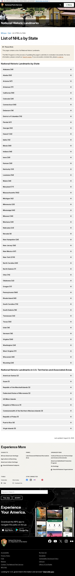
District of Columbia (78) (12, 116)
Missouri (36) (8, 216)
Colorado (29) (8, 99)
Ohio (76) (6, 275)
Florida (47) (7, 122)
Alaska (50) (7, 75)
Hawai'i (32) (7, 134)
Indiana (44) (7, 152)
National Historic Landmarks (20, 23)
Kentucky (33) (8, 169)
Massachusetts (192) (11, 193)
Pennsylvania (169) (10, 292)
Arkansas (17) (8, 87)
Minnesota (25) (9, 204)
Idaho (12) (6, 140)
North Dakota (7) (9, 269)
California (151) (8, 93)
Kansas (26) (7, 163)
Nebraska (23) (8, 228)
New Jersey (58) (9, 245)
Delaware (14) (8, 110)
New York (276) (9, 257)
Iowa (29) (6, 157)
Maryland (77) (8, 187)
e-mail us (60, 57)
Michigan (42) (8, 198)
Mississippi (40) (9, 210)
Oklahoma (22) (8, 281)
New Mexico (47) (9, 251)
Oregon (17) (7, 287)
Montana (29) (8, 222)
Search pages (27, 57)
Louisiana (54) (8, 175)
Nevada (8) (7, 234)
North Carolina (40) (10, 263)
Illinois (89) (7, 146)
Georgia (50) (8, 128)
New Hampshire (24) (11, 240)
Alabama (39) (8, 69)
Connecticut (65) (9, 105)
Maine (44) (7, 181)
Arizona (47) (7, 81)
